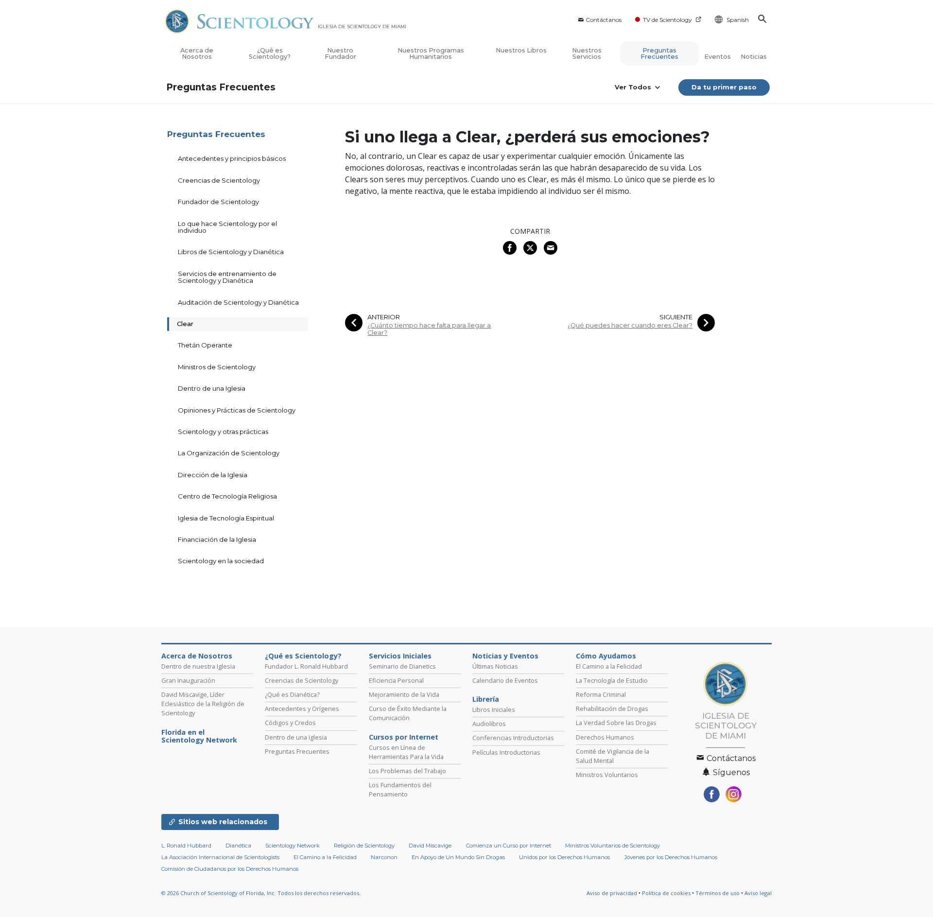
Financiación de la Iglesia (217, 539)
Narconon (384, 857)
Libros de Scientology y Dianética (231, 252)
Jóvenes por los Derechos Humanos (670, 857)
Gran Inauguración (188, 680)
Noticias (754, 56)
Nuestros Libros (521, 50)
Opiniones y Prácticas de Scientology (236, 410)
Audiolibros (489, 723)
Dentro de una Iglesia (211, 388)
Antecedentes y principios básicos (232, 158)
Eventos (717, 56)
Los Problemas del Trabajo (407, 770)
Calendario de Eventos (505, 680)
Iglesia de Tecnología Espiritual (226, 518)
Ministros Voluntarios (607, 774)
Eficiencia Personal (396, 680)
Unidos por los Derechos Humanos (564, 857)
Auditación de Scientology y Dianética (238, 302)
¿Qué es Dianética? (292, 694)
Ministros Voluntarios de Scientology (612, 845)
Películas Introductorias (506, 752)
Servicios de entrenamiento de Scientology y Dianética (227, 277)
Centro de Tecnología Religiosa (227, 496)
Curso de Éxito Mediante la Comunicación (408, 713)
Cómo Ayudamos (606, 656)
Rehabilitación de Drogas (612, 708)
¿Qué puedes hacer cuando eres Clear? (630, 325)
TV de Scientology (667, 19)
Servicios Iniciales (400, 656)
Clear (185, 324)
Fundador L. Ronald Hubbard (306, 666)
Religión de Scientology (364, 845)
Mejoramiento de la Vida (404, 694)
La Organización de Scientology (228, 453)
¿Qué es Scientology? (270, 53)
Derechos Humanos (605, 737)
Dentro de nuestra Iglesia (198, 666)
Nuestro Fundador (340, 53)
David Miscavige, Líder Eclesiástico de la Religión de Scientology (202, 703)
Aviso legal (758, 893)
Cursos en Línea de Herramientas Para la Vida (406, 752)
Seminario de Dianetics (402, 666)
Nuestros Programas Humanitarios (430, 53)
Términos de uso (717, 893)
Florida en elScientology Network (199, 736)
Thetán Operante (205, 345)
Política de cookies (666, 893)
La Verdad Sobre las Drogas (616, 722)
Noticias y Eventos (505, 656)
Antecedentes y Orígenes (302, 708)
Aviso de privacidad (612, 893)
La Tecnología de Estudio (612, 680)
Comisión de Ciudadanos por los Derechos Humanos (229, 868)
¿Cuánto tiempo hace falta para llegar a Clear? (429, 329)
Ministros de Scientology (217, 367)
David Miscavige (430, 845)
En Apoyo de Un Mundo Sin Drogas (458, 857)
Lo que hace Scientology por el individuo (227, 227)
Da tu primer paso (724, 87)
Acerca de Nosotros (196, 53)
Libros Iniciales (493, 709)
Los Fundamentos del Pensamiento (400, 789)
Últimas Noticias (495, 666)
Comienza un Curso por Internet (508, 845)
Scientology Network (292, 845)
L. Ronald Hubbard (186, 845)
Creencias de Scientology (219, 180)
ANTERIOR (383, 317)
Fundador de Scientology (218, 202)
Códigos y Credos (290, 722)
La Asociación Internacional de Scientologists (220, 857)
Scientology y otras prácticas (223, 431)
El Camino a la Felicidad (609, 666)
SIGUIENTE (675, 317)
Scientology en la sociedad (221, 561)
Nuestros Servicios (587, 53)
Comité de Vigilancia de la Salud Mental (612, 756)
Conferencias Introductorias (513, 737)
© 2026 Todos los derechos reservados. (261, 893)
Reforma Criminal (601, 694)
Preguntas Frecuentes (659, 53)
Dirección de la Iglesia (212, 475)
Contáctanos (604, 19)
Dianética (238, 845)
